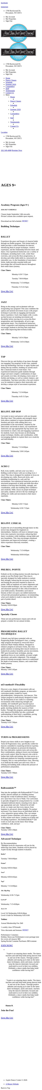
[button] (6, 150)
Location (4, 132)
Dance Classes (11, 80)
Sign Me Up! (7, 291)
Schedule (9, 82)
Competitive (10, 86)
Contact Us (10, 93)
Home (8, 78)
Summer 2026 (11, 84)
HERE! (24, 221)
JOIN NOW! (7, 945)
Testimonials (10, 91)
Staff (7, 89)
